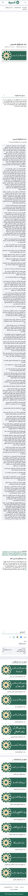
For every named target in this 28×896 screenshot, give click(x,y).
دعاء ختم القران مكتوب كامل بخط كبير (21, 651)
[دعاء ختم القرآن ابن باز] (14, 702)
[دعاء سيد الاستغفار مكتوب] (14, 874)
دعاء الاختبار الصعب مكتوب (15, 553)
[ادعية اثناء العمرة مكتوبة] (14, 784)
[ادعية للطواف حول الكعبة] (14, 769)
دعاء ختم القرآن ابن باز (7, 650)
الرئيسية (24, 7)
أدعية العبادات (17, 7)
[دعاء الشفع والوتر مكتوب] (14, 814)
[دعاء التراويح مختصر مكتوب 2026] (14, 829)
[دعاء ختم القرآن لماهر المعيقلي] (14, 732)
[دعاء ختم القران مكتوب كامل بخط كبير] (14, 686)
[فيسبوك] (21, 637)
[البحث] (3, 2)
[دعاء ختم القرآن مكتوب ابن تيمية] (14, 671)
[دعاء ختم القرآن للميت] (14, 747)
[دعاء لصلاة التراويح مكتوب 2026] (14, 799)
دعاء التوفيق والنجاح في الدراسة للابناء (11, 554)
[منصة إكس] (17, 637)
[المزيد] (10, 637)
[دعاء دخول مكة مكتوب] (14, 844)
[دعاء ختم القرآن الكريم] (14, 717)
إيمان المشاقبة (19, 46)
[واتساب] (14, 637)
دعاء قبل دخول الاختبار (16, 551)
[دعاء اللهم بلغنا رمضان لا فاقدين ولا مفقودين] (14, 859)
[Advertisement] (14, 28)
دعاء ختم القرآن (17, 662)
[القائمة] (25, 2)
